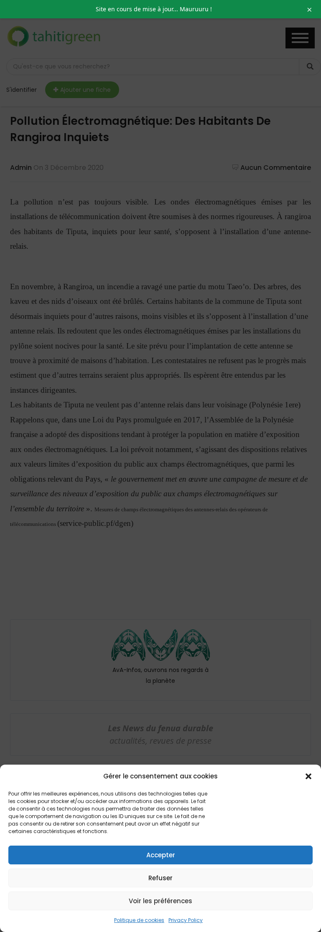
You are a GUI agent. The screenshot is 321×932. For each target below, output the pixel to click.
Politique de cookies (139, 920)
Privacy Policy (185, 920)
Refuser (160, 878)
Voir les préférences (160, 901)
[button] (308, 776)
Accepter (160, 855)
